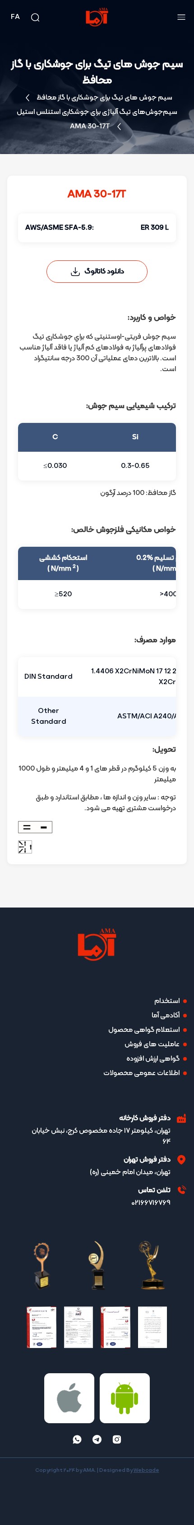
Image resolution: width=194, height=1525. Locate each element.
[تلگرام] (97, 1439)
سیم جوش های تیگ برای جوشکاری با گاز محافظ (104, 97)
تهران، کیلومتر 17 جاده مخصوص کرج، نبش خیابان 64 (101, 1136)
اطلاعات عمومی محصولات (141, 1073)
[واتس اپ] (77, 1439)
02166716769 (151, 1203)
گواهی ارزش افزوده (153, 1058)
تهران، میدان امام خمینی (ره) (130, 1172)
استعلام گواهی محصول (144, 1030)
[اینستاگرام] (116, 1439)
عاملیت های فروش (152, 1044)
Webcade (146, 1470)
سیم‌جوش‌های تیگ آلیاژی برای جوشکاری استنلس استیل (97, 112)
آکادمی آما (166, 1015)
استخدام (167, 1001)
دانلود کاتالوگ (104, 271)
